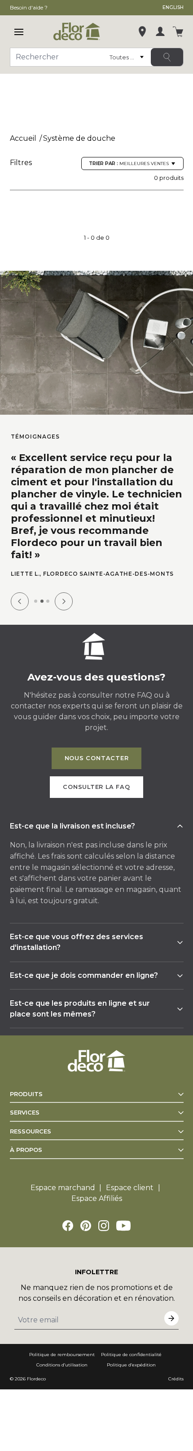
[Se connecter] (160, 31)
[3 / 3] (47, 601)
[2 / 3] (42, 601)
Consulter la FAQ (96, 787)
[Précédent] (20, 601)
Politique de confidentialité (131, 1354)
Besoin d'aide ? (29, 7)
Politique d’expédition (131, 1365)
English (173, 7)
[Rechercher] (167, 57)
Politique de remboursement (62, 1354)
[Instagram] (103, 1225)
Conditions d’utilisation (62, 1365)
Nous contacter (97, 758)
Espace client (130, 1187)
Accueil (23, 138)
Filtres (21, 162)
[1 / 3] (35, 601)
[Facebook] (67, 1225)
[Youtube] (123, 1225)
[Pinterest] (85, 1225)
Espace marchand (63, 1187)
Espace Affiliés (96, 1198)
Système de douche (79, 138)
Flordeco (36, 1379)
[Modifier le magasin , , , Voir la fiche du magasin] (142, 31)
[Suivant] (64, 601)
